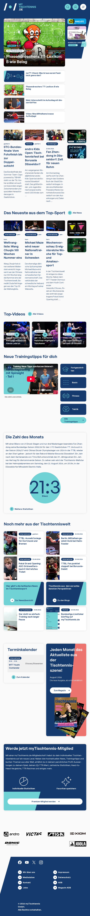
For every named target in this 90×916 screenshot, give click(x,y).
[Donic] (12, 843)
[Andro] (12, 834)
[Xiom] (77, 834)
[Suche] (68, 7)
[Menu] (83, 7)
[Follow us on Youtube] (27, 862)
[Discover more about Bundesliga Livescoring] (76, 44)
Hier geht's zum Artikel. (13, 397)
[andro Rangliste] (76, 21)
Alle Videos (38, 314)
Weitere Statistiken (24, 509)
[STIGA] (76, 245)
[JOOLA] (77, 843)
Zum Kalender (23, 677)
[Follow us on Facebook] (20, 862)
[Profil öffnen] (75, 7)
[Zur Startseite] (20, 7)
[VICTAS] (76, 228)
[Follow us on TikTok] (48, 862)
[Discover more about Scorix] (76, 151)
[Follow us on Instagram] (41, 862)
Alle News (77, 213)
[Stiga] (55, 834)
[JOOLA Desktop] (76, 136)
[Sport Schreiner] (76, 33)
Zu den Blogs (63, 600)
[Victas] (34, 834)
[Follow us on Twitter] (34, 862)
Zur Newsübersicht (24, 600)
